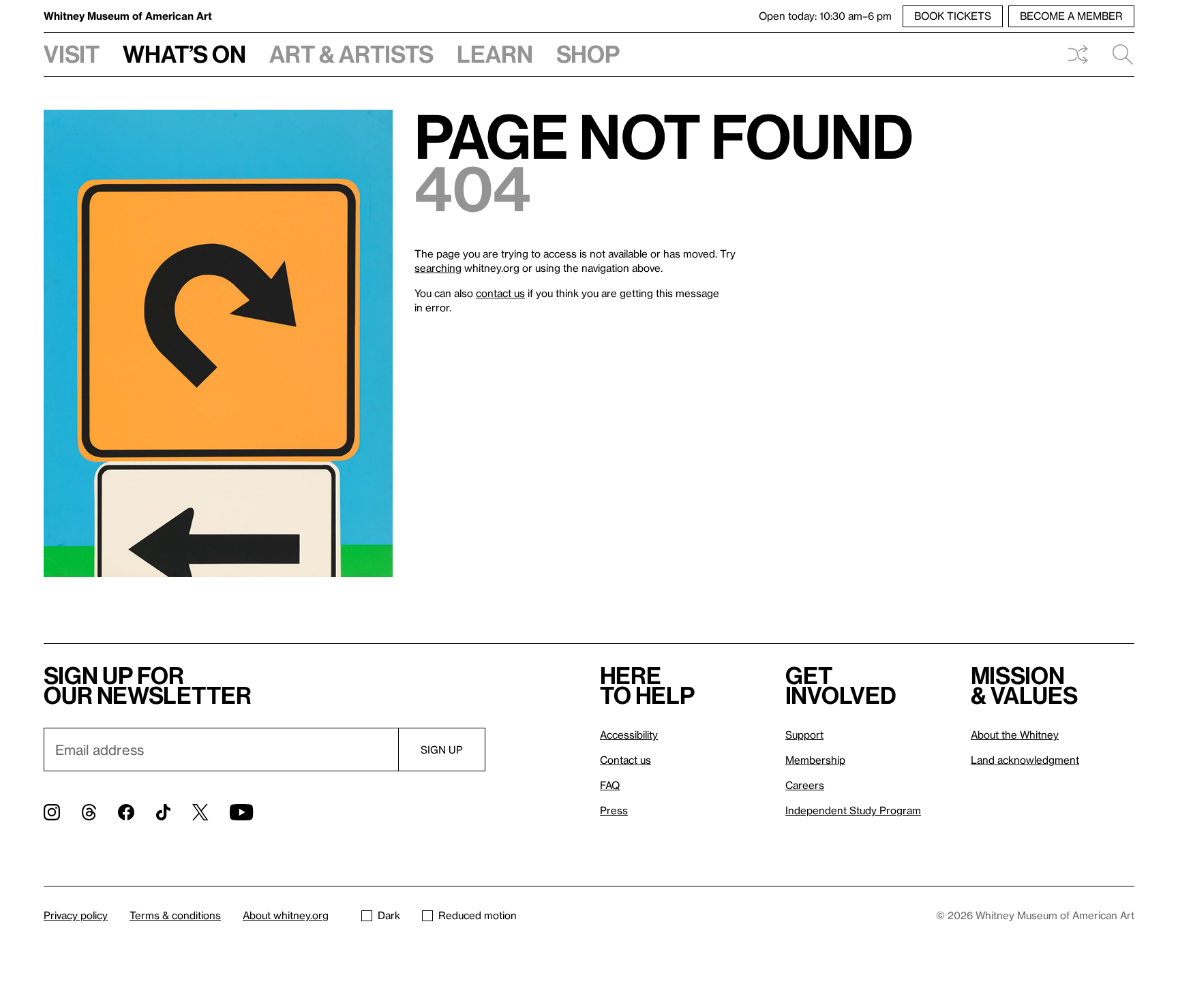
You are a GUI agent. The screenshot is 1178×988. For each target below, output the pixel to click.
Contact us (625, 760)
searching (438, 268)
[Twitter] (200, 812)
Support (804, 734)
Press (614, 810)
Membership (815, 760)
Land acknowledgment (1025, 760)
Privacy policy (76, 915)
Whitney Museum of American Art (128, 16)
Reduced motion (477, 915)
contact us (500, 293)
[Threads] (89, 812)
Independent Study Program (853, 810)
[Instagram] (52, 812)
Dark (389, 915)
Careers (804, 785)
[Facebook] (126, 812)
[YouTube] (241, 812)
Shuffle (1077, 54)
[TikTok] (163, 812)
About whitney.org (286, 915)
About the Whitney (1015, 734)
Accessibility (629, 734)
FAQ (610, 785)
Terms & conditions (175, 915)
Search (1117, 54)
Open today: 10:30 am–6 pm (825, 16)
